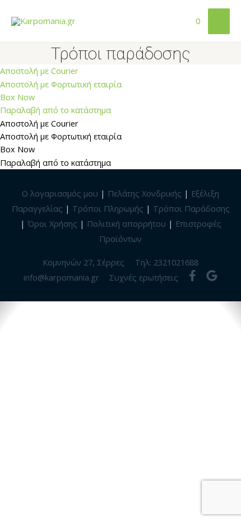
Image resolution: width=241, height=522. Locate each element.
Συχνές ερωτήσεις (143, 277)
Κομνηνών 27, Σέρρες (83, 262)
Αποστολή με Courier (39, 70)
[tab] (120, 70)
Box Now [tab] (17, 149)
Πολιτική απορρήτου (126, 223)
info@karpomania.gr (61, 277)
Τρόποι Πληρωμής (107, 208)
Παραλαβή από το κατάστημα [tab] (55, 162)
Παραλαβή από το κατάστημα (55, 109)
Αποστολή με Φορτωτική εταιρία (61, 84)
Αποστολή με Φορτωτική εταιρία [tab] (61, 136)
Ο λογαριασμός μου (60, 193)
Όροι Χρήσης (52, 223)
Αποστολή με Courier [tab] (39, 123)
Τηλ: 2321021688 (166, 262)
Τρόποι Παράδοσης (191, 208)
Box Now (17, 96)
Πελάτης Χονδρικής (145, 193)
